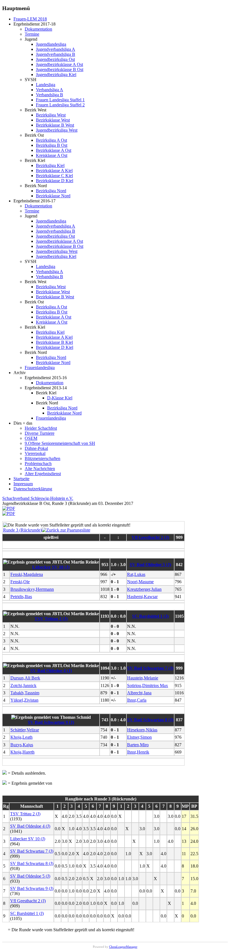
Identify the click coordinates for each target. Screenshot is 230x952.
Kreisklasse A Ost (51, 155)
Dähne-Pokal (36, 448)
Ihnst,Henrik (138, 752)
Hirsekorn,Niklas (142, 729)
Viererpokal (35, 453)
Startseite (21, 478)
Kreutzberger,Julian (144, 589)
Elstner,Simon (139, 737)
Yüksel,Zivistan (24, 700)
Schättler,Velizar (24, 729)
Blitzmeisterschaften (42, 458)
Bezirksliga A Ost (51, 140)
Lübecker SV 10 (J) (51, 567)
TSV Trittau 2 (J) (51, 618)
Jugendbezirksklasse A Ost (59, 64)
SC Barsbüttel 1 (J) (150, 616)
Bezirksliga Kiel (50, 165)
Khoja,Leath (21, 737)
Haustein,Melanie (142, 678)
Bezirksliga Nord (51, 190)
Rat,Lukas (136, 574)
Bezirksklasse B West (55, 125)
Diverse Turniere (39, 433)
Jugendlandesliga (51, 44)
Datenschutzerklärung (32, 488)
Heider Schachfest (41, 428)
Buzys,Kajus (21, 744)
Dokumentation (38, 29)
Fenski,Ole (20, 581)
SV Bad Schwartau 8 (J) (150, 719)
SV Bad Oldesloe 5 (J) (150, 564)
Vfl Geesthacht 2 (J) (150, 537)
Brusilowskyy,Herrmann (32, 589)
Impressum (23, 483)
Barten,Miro (138, 744)
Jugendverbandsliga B (55, 54)
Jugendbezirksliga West (56, 130)
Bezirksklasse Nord (53, 195)
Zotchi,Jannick (23, 685)
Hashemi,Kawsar (142, 596)
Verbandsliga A (49, 89)
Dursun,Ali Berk (25, 678)
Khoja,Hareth (22, 752)
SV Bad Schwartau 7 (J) (150, 668)
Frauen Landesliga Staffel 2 (60, 104)
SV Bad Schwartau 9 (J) (51, 722)
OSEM (31, 438)
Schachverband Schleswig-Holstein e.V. (37, 498)
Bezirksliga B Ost (51, 145)
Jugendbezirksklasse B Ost (59, 69)
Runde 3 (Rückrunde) (22, 530)
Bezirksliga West (51, 115)
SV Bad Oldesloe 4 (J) (51, 670)
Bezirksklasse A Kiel (54, 170)
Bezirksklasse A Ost (53, 150)
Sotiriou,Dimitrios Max (147, 685)
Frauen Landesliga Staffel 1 (60, 99)
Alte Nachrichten (40, 468)
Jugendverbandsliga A (55, 49)
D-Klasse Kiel (59, 397)
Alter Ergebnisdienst (43, 473)
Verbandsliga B (49, 94)
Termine (32, 34)
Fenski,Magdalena (26, 574)
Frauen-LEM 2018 (30, 19)
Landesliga (45, 84)
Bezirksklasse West (53, 120)
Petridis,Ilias (21, 596)
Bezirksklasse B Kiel (54, 342)
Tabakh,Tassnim (24, 692)
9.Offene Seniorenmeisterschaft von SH (60, 443)
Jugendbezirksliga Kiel (56, 74)
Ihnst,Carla (136, 700)
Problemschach (38, 463)
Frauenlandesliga (40, 367)
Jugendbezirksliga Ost (55, 59)
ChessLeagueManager (123, 946)
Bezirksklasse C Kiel (54, 175)
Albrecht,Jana (139, 692)
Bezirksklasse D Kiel (54, 180)
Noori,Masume (140, 581)
